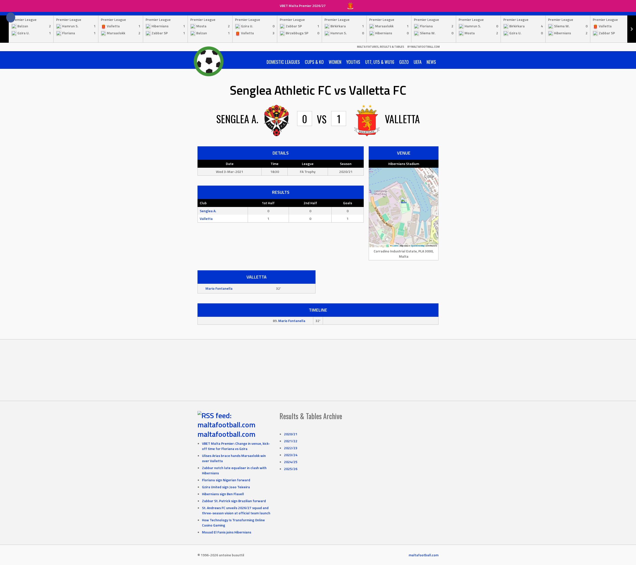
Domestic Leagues (283, 62)
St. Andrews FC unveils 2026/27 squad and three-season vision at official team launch (236, 510)
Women (335, 62)
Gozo (404, 62)
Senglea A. (208, 210)
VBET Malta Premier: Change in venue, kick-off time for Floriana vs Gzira (236, 446)
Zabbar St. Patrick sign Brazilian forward (234, 500)
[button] (404, 202)
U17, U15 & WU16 (379, 62)
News (431, 62)
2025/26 (290, 468)
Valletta (206, 218)
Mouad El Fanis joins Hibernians (226, 532)
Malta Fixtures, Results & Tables (380, 47)
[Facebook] (10, 17)
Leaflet (395, 245)
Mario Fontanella (219, 288)
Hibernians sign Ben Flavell (223, 493)
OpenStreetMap (418, 245)
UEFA (418, 62)
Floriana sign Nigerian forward (226, 480)
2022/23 (290, 447)
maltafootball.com (226, 434)
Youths (353, 62)
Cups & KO (314, 62)
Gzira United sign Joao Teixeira (226, 486)
